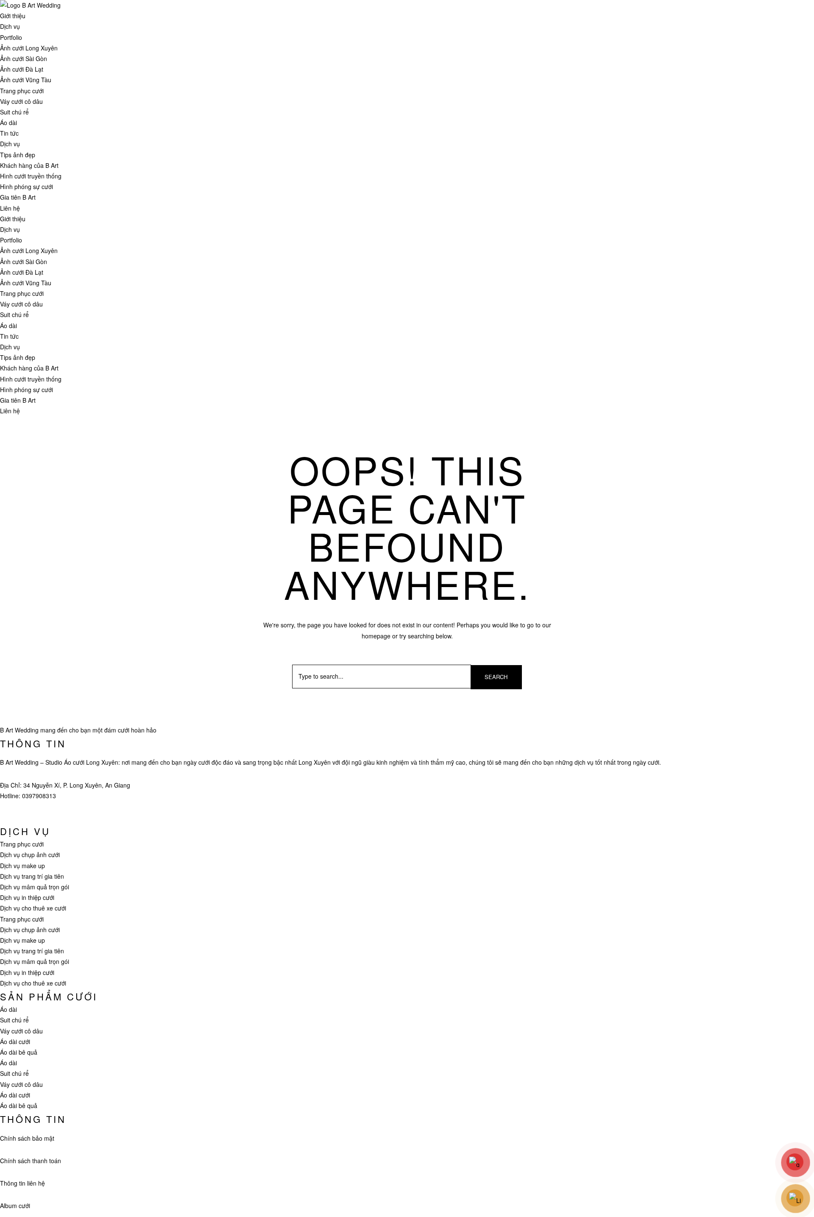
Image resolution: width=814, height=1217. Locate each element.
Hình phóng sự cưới (26, 186)
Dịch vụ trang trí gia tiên (32, 876)
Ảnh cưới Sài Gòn (23, 58)
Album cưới (15, 1205)
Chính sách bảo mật (27, 1138)
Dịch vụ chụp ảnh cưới (30, 854)
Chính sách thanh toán (30, 1160)
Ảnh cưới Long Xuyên (29, 48)
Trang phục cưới (22, 90)
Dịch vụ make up (22, 865)
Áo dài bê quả (18, 1052)
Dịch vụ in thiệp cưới (27, 897)
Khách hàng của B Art (29, 165)
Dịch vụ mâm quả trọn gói (34, 887)
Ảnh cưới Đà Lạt (21, 69)
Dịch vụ (10, 26)
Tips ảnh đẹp (17, 154)
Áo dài (8, 122)
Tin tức (9, 133)
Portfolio (11, 37)
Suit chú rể (14, 112)
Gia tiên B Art (18, 197)
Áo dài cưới (15, 1041)
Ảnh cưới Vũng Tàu (25, 79)
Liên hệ (10, 208)
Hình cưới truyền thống (30, 176)
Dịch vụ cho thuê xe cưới (33, 908)
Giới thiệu (12, 15)
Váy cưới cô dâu (21, 101)
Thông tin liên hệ (22, 1183)
